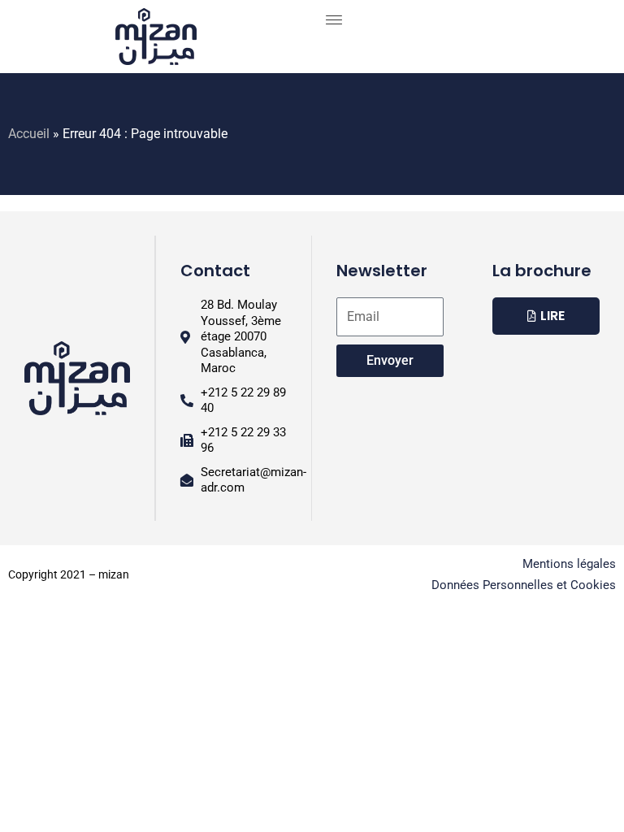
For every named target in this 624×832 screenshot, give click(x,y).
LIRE (552, 315)
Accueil (29, 133)
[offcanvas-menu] (334, 20)
